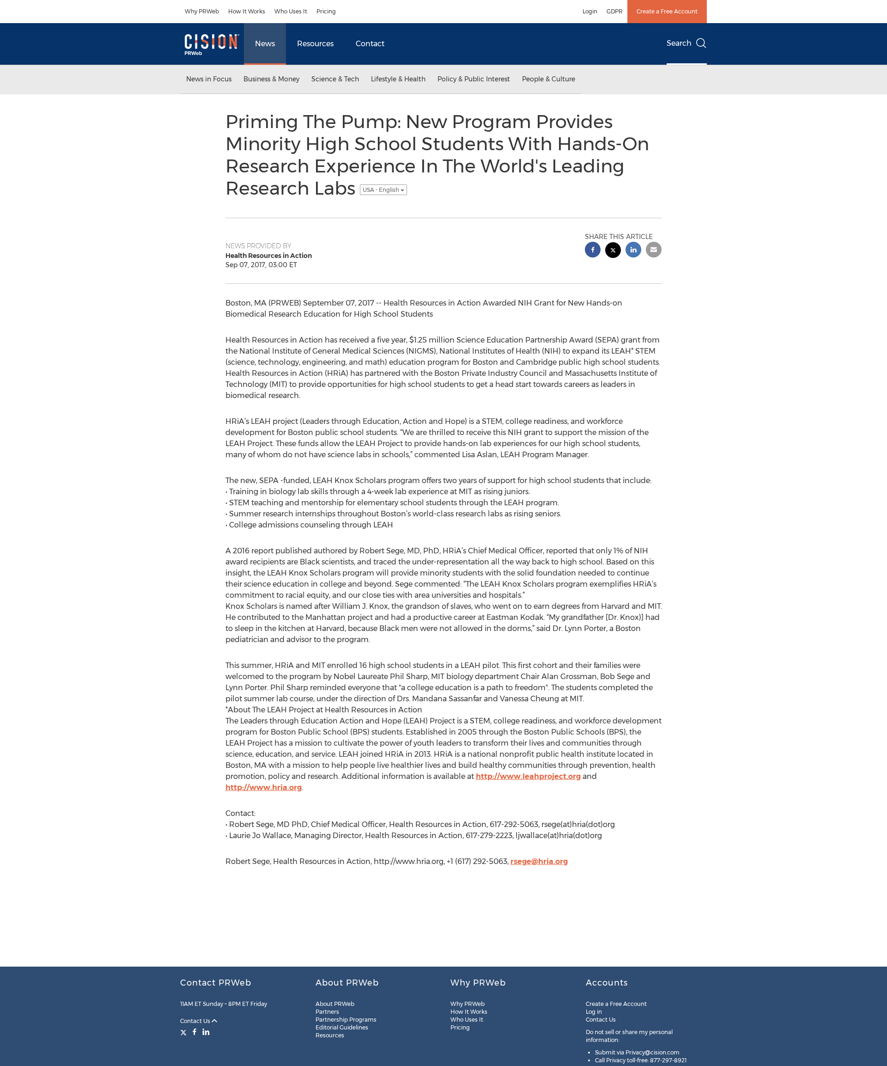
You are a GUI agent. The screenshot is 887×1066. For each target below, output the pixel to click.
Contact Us (196, 1020)
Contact (370, 43)
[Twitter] (184, 1031)
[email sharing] (654, 251)
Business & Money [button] (271, 79)
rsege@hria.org (539, 861)
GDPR (615, 11)
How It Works (246, 11)
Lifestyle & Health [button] (398, 79)
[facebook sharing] (593, 251)
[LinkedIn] (206, 1031)
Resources (315, 43)
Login (590, 11)
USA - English (382, 189)
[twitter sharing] (613, 251)
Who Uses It (290, 11)
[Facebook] (194, 1031)
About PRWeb (335, 1003)
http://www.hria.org (263, 787)
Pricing (326, 11)
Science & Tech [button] (335, 79)
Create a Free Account (667, 11)
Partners (327, 1011)
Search (679, 43)
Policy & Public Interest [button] (473, 79)
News (265, 43)
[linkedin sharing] (633, 251)
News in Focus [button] (208, 79)
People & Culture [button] (548, 79)
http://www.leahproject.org (528, 776)
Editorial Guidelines (342, 1027)
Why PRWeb (202, 11)
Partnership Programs (346, 1019)
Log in (594, 1011)
